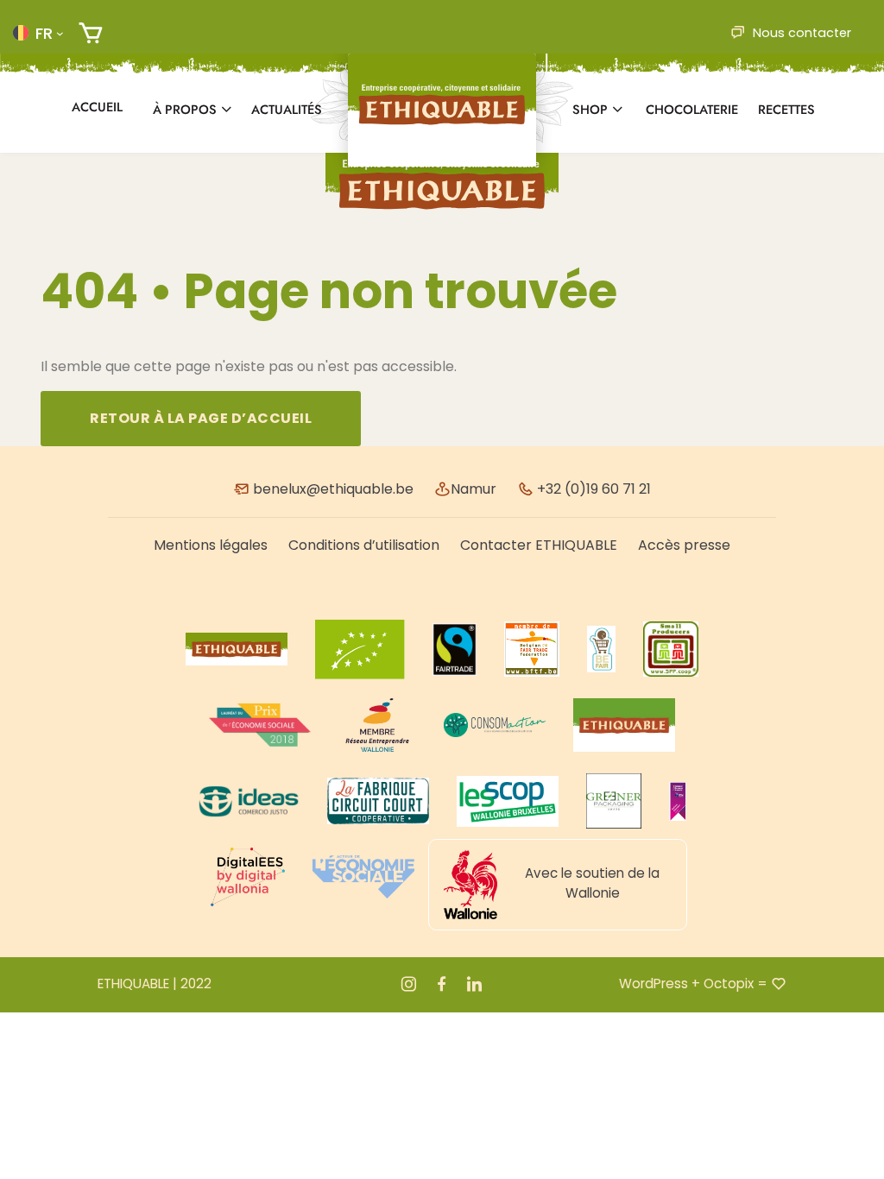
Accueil (97, 107)
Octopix (729, 983)
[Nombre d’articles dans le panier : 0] (90, 33)
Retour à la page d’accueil (201, 418)
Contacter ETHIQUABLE (538, 545)
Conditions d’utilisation (363, 545)
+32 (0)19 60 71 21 (592, 489)
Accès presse (684, 545)
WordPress (653, 983)
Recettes (786, 109)
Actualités (286, 109)
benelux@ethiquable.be (331, 489)
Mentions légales (211, 545)
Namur (473, 489)
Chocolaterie (692, 109)
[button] (38, 33)
